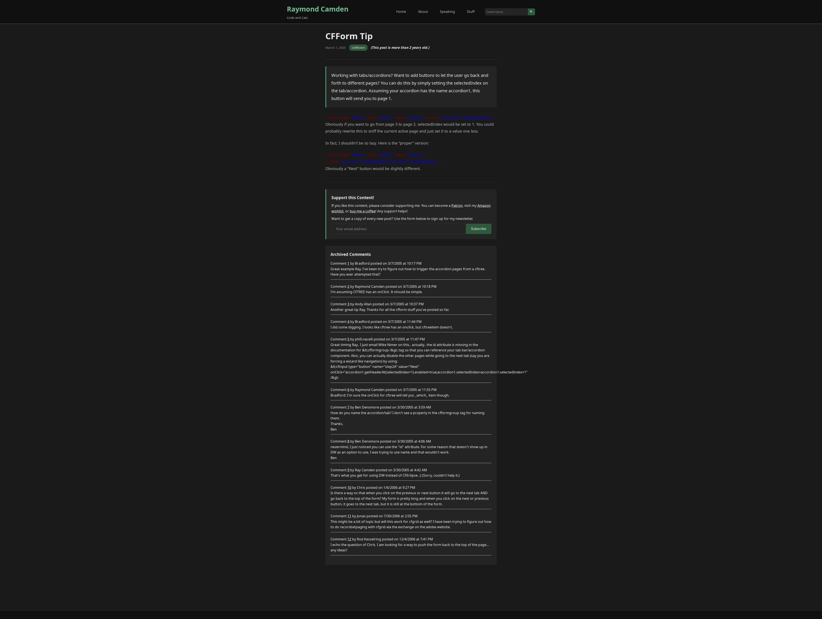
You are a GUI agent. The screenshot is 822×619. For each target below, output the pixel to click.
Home (401, 11)
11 (349, 516)
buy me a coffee (362, 211)
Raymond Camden (317, 8)
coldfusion (358, 47)
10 (349, 487)
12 (349, 539)
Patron (457, 205)
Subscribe (478, 229)
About (423, 11)
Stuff (471, 11)
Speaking (447, 11)
